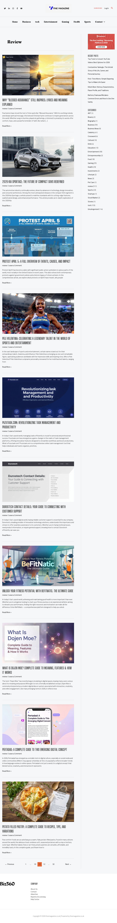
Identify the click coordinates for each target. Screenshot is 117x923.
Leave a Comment (15, 108)
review (4, 108)
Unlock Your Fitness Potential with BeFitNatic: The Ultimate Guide (37, 591)
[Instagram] (13, 8)
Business (26, 22)
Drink (90, 144)
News (90, 178)
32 (53, 864)
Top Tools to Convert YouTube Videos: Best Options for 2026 (99, 60)
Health (77, 22)
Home (15, 22)
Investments (92, 171)
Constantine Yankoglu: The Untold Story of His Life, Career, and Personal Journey (100, 70)
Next (68, 864)
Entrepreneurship (94, 155)
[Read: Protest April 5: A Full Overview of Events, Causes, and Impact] (38, 236)
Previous (9, 864)
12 (44, 864)
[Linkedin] (9, 8)
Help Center (35, 899)
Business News (93, 128)
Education (91, 147)
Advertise (34, 894)
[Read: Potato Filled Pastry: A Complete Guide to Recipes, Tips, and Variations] (38, 801)
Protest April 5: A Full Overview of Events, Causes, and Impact (36, 261)
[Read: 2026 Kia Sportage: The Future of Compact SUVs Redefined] (38, 156)
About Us (34, 889)
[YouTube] (21, 8)
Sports (87, 22)
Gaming (65, 22)
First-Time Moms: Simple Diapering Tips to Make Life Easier (101, 80)
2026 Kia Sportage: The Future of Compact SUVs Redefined (33, 182)
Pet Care (91, 182)
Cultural (91, 140)
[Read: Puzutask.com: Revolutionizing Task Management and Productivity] (38, 397)
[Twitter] (5, 8)
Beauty (90, 117)
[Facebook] (17, 8)
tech (37, 22)
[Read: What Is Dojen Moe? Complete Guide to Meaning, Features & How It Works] (38, 643)
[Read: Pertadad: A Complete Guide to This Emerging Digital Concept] (38, 724)
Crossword (92, 136)
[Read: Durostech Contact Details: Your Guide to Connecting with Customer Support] (38, 481)
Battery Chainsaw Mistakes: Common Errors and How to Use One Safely (101, 98)
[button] (98, 8)
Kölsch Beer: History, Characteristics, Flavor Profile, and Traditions (101, 88)
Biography (91, 121)
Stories (90, 201)
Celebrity (91, 132)
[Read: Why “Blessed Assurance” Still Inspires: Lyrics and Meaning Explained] (38, 75)
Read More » (6, 126)
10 (35, 864)
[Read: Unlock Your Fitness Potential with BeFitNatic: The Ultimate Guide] (38, 565)
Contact (98, 22)
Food (89, 159)
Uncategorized (93, 209)
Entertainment (50, 22)
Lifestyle (91, 174)
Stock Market (93, 197)
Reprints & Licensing (38, 896)
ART (89, 113)
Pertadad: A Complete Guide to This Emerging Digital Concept (34, 749)
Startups (91, 193)
